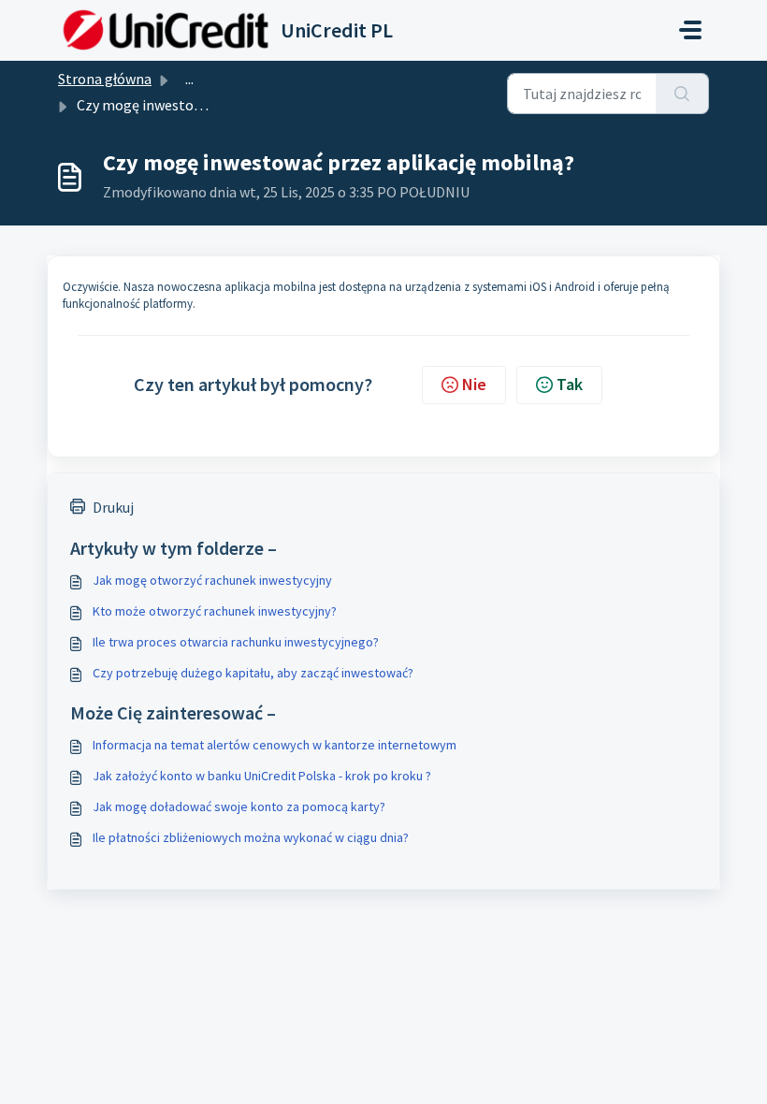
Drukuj (113, 507)
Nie (474, 384)
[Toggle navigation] (690, 30)
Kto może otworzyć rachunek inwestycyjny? (215, 611)
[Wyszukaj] (682, 93)
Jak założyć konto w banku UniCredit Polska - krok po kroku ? (262, 775)
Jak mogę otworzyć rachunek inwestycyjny (212, 580)
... (189, 78)
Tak (570, 384)
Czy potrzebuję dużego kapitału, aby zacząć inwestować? (253, 672)
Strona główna (105, 78)
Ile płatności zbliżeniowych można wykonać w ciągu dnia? (251, 837)
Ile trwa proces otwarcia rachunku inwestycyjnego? (236, 641)
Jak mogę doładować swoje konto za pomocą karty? (239, 806)
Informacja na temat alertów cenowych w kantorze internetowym (274, 744)
